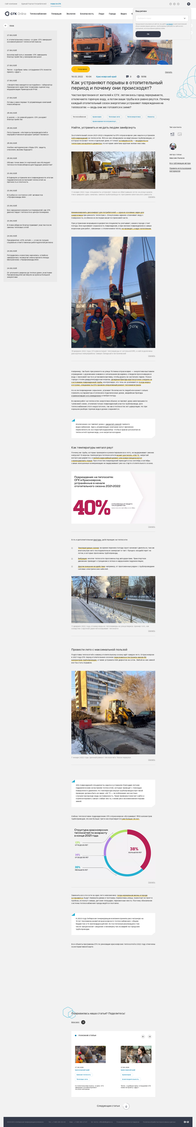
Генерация (56, 14)
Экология (70, 14)
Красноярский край (106, 76)
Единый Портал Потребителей (33, 4)
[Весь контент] (172, 134)
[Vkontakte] (170, 4)
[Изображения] (180, 134)
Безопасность (87, 14)
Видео (124, 14)
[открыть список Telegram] (174, 4)
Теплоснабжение (38, 14)
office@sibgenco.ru (106, 1122)
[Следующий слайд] (150, 1037)
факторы (97, 540)
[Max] (178, 4)
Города (112, 14)
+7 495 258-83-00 (58, 1122)
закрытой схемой (113, 424)
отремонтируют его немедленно (86, 396)
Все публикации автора (180, 163)
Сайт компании (11, 4)
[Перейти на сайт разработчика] (186, 1121)
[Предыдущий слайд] (143, 1037)
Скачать (168, 72)
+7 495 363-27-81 (80, 1122)
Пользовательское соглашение (128, 1122)
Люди (101, 14)
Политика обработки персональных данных (159, 1122)
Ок (148, 34)
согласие (169, 24)
